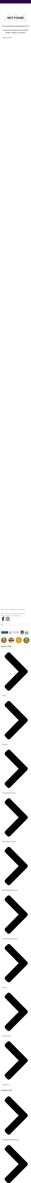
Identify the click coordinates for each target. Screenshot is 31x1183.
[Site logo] (15, 6)
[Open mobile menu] (2, 6)
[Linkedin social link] (18, 2)
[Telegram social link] (19, 2)
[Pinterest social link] (16, 2)
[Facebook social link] (12, 2)
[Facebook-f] (3, 619)
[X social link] (14, 2)
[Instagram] (8, 619)
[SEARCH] (28, 38)
